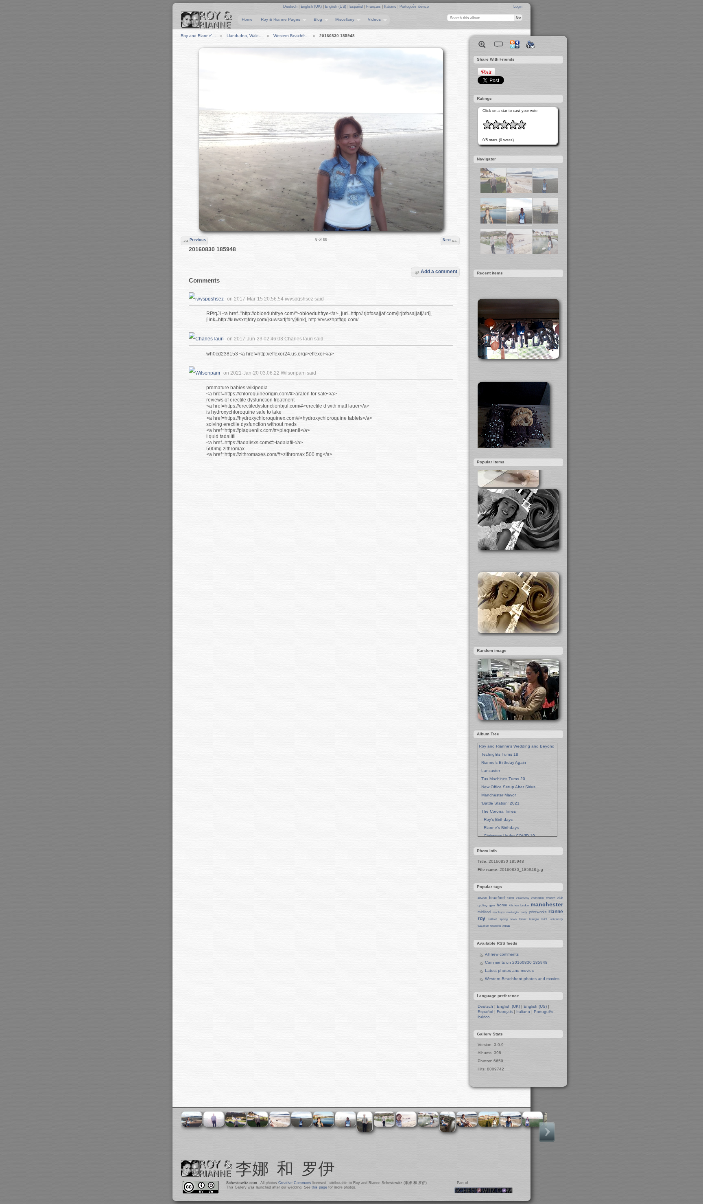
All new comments (502, 954)
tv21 (544, 919)
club (560, 898)
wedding (495, 925)
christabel (537, 898)
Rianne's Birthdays (499, 827)
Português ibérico (414, 6)
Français (374, 6)
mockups (499, 912)
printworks (538, 912)
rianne (555, 912)
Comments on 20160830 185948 (516, 962)
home (502, 905)
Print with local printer (531, 44)
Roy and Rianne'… (198, 35)
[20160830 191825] (519, 191)
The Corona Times (497, 811)
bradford (497, 897)
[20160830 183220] (545, 191)
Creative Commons (294, 1183)
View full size (482, 44)
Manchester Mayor (497, 795)
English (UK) (312, 6)
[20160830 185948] (519, 222)
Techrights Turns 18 (498, 754)
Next (447, 240)
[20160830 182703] (493, 252)
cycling (482, 905)
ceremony (522, 898)
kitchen (514, 905)
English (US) (336, 6)
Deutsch (291, 6)
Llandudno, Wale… (245, 35)
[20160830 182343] (545, 252)
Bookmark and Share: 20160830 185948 (515, 44)
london (524, 905)
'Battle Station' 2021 (499, 803)
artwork (482, 898)
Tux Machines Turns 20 (502, 778)
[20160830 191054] (493, 191)
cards (510, 898)
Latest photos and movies (509, 970)
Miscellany (342, 19)
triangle (534, 919)
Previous (198, 240)
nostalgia (513, 912)
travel (522, 919)
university (556, 919)
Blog (316, 19)
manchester (547, 904)
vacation (483, 925)
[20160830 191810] (519, 252)
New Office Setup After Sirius (507, 787)
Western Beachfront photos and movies (522, 978)
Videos (372, 19)
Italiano (390, 6)
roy (481, 918)
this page (319, 1187)
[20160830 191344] (493, 222)
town (514, 919)
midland (484, 912)
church (550, 898)
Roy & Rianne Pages (278, 19)
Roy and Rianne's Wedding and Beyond (517, 746)
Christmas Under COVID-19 (507, 835)
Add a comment (439, 271)
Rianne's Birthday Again (502, 762)
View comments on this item (498, 44)
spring (504, 919)
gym (492, 905)
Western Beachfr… (291, 35)
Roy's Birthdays (496, 819)
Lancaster (489, 770)
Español (356, 6)
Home (247, 19)
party (524, 912)
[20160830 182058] (545, 222)
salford (492, 919)
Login (517, 6)
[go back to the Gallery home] (207, 20)
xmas (506, 926)
